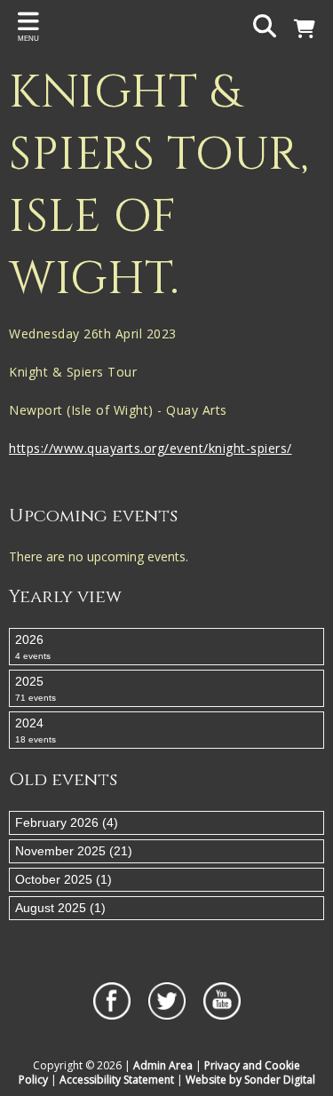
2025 (35, 688)
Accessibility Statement (116, 1079)
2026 (33, 646)
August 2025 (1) (60, 908)
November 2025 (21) (73, 851)
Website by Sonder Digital (250, 1079)
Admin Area (163, 1065)
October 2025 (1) (63, 879)
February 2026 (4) (66, 822)
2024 (35, 730)
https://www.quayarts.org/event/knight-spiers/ (150, 448)
